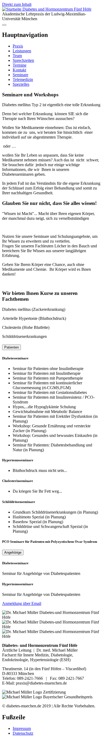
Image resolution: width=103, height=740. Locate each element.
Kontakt (19, 70)
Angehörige (12, 552)
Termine (19, 65)
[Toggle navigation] (4, 25)
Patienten (11, 347)
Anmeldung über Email (21, 603)
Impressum (22, 728)
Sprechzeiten (23, 60)
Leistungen (22, 51)
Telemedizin (23, 79)
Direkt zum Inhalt (16, 4)
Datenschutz (23, 733)
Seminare (20, 74)
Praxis (18, 46)
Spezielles (21, 84)
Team (17, 55)
